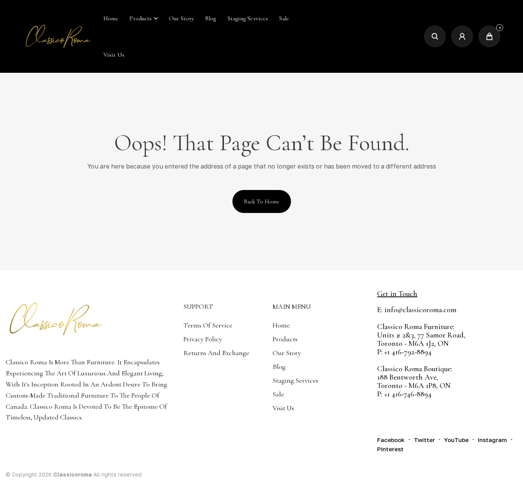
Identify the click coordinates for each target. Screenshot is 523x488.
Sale (278, 394)
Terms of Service (207, 325)
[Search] (435, 36)
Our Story (287, 353)
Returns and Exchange (216, 353)
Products (140, 18)
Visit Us (283, 408)
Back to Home (261, 201)
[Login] (462, 36)
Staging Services (295, 380)
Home (281, 325)
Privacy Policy (202, 339)
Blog (279, 366)
